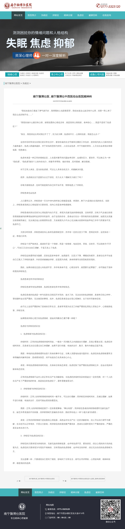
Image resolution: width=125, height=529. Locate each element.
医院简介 (32, 15)
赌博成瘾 (109, 75)
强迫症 (28, 75)
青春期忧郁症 (77, 75)
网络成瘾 (80, 73)
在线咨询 (106, 15)
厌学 (74, 73)
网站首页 (18, 15)
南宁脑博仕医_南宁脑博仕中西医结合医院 (42, 478)
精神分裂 (68, 15)
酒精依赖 (109, 73)
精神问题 (35, 73)
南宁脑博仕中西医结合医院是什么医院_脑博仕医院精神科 (88, 479)
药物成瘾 (116, 75)
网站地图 (50, 505)
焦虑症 (80, 15)
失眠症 (44, 15)
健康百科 (93, 15)
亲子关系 (68, 73)
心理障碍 (35, 75)
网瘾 (115, 73)
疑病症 (22, 75)
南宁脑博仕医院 (12, 83)
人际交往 (68, 75)
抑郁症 (56, 15)
